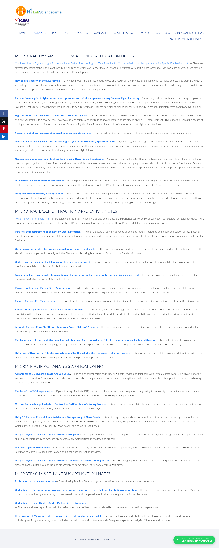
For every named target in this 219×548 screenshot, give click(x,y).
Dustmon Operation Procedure (32, 447)
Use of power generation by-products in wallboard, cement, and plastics (56, 249)
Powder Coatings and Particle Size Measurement (43, 288)
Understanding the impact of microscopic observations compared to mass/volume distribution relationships (76, 490)
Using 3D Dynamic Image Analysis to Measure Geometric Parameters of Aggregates (62, 460)
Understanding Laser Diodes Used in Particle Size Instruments (50, 503)
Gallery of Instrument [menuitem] (187, 39)
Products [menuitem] (39, 33)
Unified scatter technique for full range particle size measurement (52, 262)
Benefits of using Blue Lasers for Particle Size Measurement (49, 309)
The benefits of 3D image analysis (34, 391)
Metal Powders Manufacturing (32, 218)
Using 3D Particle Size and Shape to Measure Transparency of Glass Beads (57, 417)
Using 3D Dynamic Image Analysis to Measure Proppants (47, 434)
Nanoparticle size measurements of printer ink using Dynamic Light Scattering (59, 159)
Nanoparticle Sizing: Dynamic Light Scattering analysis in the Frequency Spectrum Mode (65, 141)
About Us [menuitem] (81, 33)
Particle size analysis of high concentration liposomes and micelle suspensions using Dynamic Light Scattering (77, 98)
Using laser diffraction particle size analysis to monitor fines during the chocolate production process (72, 353)
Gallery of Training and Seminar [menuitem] (180, 33)
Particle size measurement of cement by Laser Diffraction (48, 231)
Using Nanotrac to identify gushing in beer (39, 193)
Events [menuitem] (144, 33)
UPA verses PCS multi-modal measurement (39, 180)
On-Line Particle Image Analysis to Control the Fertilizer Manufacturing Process (60, 404)
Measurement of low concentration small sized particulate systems (53, 133)
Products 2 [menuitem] (60, 33)
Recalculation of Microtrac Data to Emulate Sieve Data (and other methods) (58, 516)
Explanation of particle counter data (35, 481)
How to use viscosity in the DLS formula (37, 80)
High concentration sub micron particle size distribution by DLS (51, 115)
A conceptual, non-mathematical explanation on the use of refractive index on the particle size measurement (77, 275)
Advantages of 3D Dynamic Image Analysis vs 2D (42, 374)
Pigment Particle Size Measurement (35, 301)
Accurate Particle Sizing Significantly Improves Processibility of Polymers (56, 327)
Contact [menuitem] (100, 33)
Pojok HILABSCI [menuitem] (123, 33)
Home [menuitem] (22, 33)
